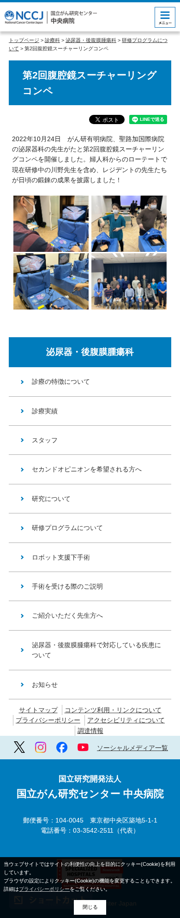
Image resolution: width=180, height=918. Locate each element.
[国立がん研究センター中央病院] (51, 17)
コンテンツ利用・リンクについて (113, 710)
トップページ (24, 40)
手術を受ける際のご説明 (67, 586)
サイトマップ (38, 710)
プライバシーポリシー (48, 720)
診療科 (52, 40)
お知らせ (45, 684)
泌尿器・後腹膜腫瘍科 (91, 40)
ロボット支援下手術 (61, 557)
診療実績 (45, 411)
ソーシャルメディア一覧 (132, 747)
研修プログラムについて (67, 527)
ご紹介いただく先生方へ (67, 615)
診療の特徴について (61, 381)
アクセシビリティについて (126, 720)
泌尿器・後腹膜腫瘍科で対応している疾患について (96, 650)
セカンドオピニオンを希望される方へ (87, 469)
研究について (51, 498)
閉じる (90, 907)
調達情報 (90, 730)
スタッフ (45, 440)
